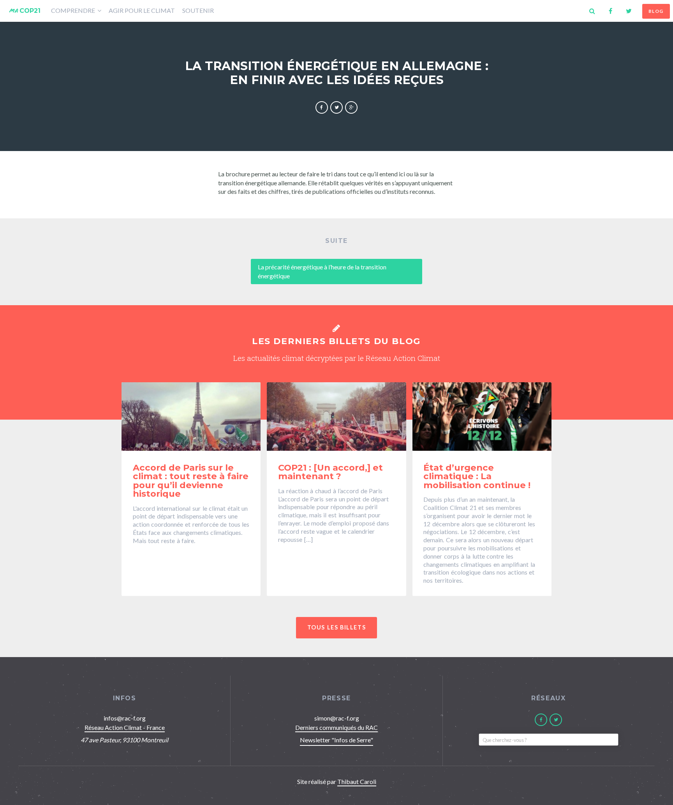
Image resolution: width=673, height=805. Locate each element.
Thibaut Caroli (356, 781)
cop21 (25, 10)
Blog (656, 11)
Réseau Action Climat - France (125, 727)
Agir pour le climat (142, 10)
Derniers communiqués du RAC (336, 727)
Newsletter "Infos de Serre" (336, 739)
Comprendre (73, 10)
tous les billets (336, 627)
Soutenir (198, 10)
